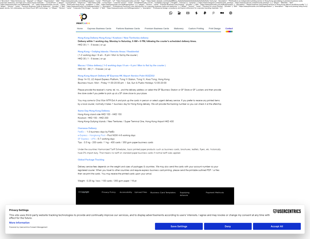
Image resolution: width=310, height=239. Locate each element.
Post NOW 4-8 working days (121, 135)
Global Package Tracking (91, 159)
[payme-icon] (214, 13)
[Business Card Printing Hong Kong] (171, 13)
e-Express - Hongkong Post (91, 135)
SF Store (185, 89)
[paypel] (205, 13)
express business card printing (157, 170)
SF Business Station (168, 89)
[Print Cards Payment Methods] (196, 13)
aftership (217, 103)
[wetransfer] (222, 13)
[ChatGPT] (231, 13)
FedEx (81, 131)
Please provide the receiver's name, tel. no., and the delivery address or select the (117, 89)
